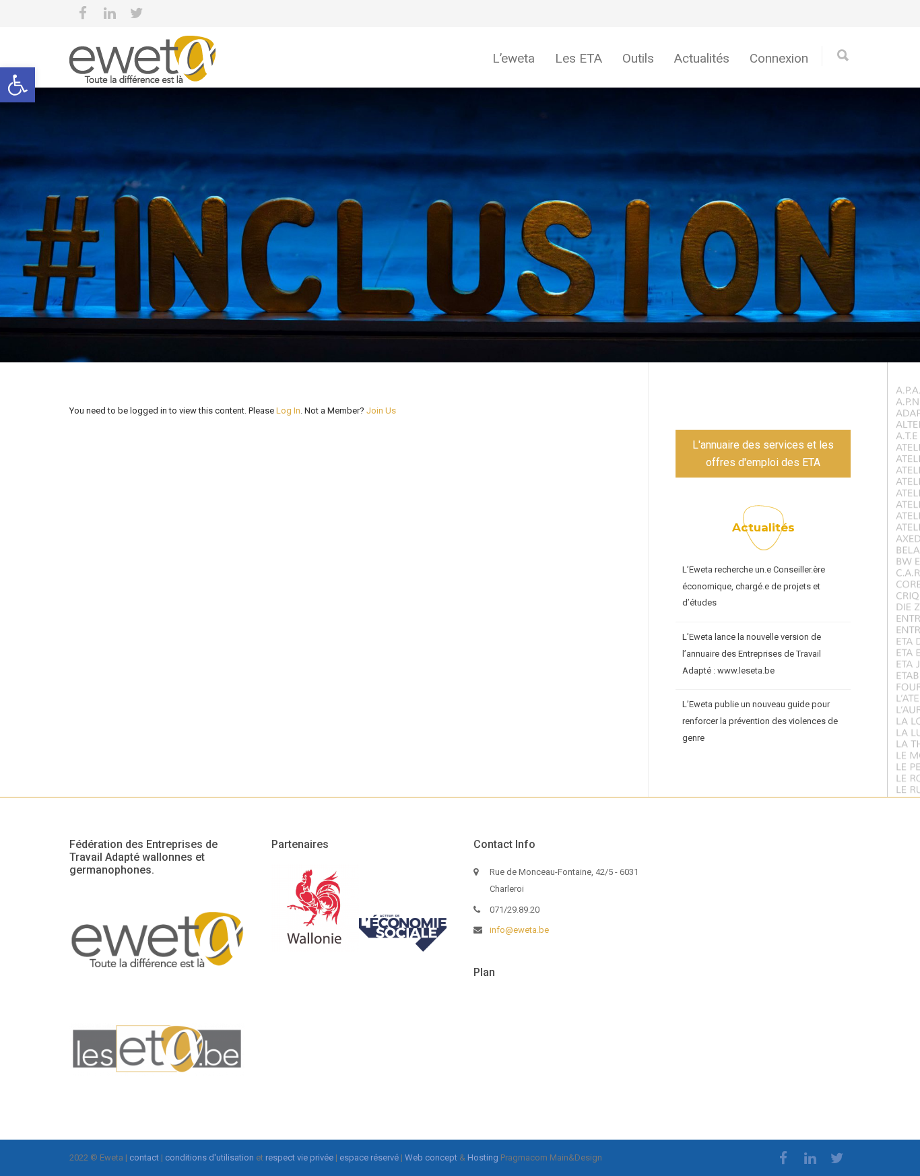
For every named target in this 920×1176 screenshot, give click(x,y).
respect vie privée (299, 1157)
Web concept (431, 1157)
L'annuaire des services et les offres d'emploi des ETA (763, 453)
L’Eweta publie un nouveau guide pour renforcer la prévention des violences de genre (760, 720)
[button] (17, 84)
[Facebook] (82, 13)
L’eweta (513, 58)
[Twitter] (136, 13)
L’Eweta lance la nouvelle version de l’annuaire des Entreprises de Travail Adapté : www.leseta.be (751, 653)
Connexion (779, 58)
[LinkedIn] (109, 13)
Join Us (381, 410)
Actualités (701, 58)
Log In (288, 410)
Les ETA (578, 58)
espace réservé (369, 1157)
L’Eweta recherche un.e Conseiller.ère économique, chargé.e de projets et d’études (753, 586)
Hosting (482, 1157)
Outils (638, 58)
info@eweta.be (519, 930)
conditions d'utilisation (209, 1157)
